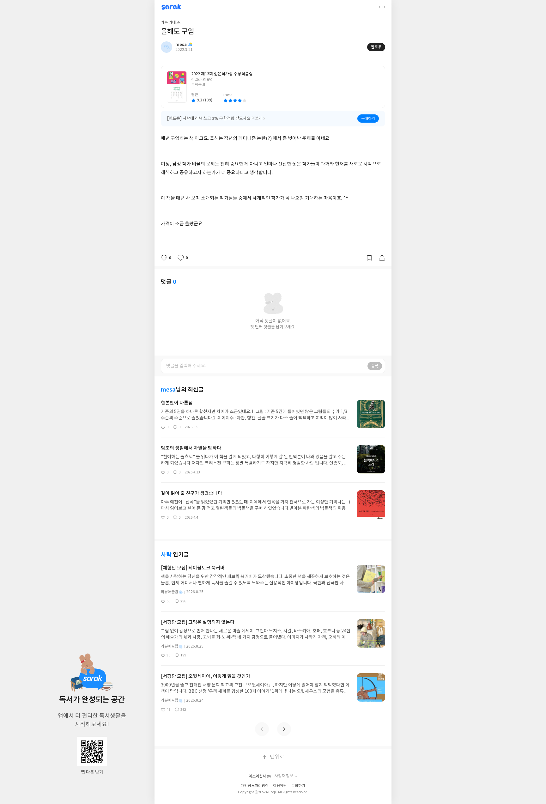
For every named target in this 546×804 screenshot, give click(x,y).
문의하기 (298, 786)
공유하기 (382, 258)
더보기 (382, 7)
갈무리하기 (369, 258)
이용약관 (280, 786)
